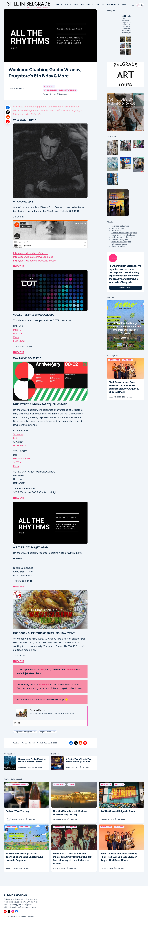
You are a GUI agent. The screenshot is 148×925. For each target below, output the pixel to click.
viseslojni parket (118, 246)
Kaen (16, 466)
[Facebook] (16, 911)
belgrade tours (117, 228)
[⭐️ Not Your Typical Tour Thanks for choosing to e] (122, 45)
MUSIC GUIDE (49, 86)
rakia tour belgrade (119, 239)
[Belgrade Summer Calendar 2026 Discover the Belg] (128, 39)
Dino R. (17, 329)
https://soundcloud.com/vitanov (30, 253)
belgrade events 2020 (47, 732)
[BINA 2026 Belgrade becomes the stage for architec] (128, 52)
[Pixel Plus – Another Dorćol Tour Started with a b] (122, 52)
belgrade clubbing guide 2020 (25, 732)
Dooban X (18, 333)
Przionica (44, 684)
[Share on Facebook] (7, 107)
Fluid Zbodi (19, 341)
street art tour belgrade (121, 242)
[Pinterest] (19, 723)
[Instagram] (15, 723)
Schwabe (18, 434)
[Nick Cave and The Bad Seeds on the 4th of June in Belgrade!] (10, 763)
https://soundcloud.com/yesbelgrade (33, 257)
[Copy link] (7, 121)
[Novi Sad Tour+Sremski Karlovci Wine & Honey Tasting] (74, 795)
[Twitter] (9, 911)
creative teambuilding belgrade (124, 233)
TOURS (71, 784)
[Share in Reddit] (7, 117)
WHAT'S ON (127, 360)
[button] (3, 4)
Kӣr (15, 438)
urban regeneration (119, 244)
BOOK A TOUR (106, 784)
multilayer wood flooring (121, 237)
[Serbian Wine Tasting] (125, 325)
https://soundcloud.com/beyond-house (34, 260)
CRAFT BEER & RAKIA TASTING (17, 784)
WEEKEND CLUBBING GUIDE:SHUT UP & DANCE (60, 90)
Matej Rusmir (20, 445)
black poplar (116, 230)
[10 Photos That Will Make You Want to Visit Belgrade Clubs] (57, 763)
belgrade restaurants (120, 226)
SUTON (17, 462)
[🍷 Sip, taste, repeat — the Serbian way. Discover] (122, 39)
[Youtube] (5, 911)
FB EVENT (18, 266)
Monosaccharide (22, 458)
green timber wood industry (123, 235)
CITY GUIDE (119, 784)
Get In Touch (124, 288)
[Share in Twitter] (7, 112)
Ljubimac (70, 669)
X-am (16, 337)
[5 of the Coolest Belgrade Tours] (121, 795)
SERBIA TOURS (59, 784)
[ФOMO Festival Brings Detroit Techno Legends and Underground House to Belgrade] (26, 837)
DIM (42, 669)
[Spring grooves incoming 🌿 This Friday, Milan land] (128, 45)
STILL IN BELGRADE (15, 894)
